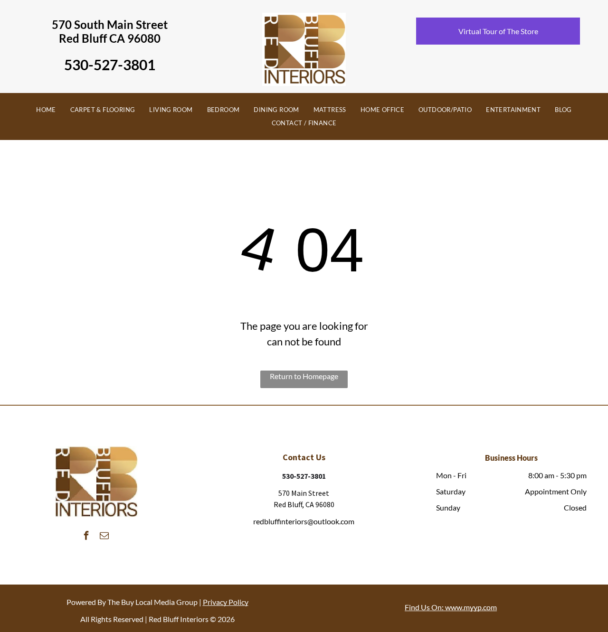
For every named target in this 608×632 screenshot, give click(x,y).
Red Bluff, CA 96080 (304, 504)
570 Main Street (303, 493)
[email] (104, 536)
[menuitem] (46, 110)
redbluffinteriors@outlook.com (303, 521)
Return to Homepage (304, 376)
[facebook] (86, 536)
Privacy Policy (225, 601)
